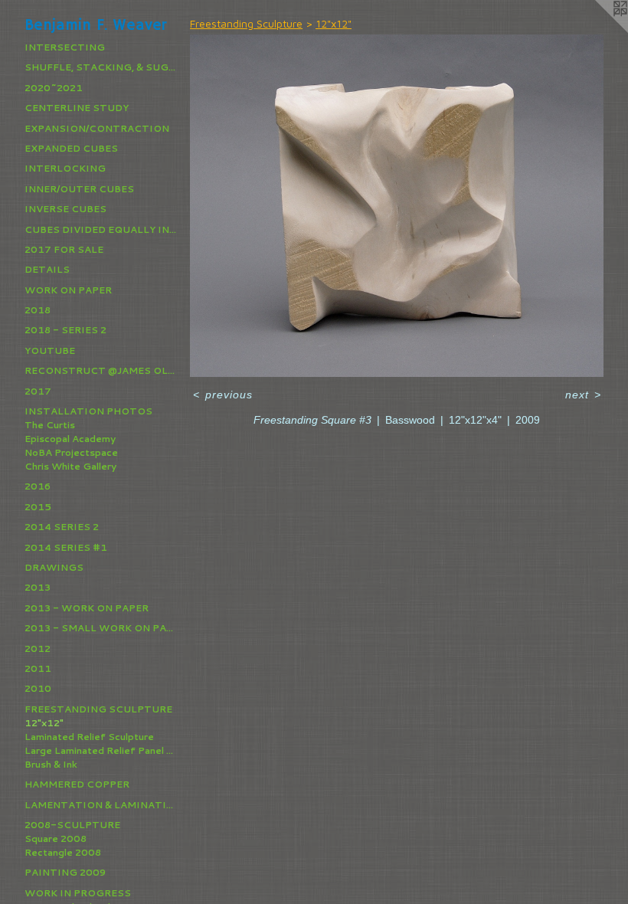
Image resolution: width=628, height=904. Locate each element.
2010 (38, 688)
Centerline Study (77, 107)
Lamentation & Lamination (101, 804)
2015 (38, 506)
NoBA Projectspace (71, 452)
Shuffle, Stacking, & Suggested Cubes (101, 67)
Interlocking (65, 168)
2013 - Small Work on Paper (101, 627)
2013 (38, 587)
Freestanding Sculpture (98, 709)
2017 (38, 391)
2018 (38, 309)
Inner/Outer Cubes (79, 188)
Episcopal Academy (70, 438)
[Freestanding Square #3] (396, 205)
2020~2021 (54, 87)
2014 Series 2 (62, 526)
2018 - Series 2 (65, 329)
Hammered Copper (77, 784)
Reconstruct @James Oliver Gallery (101, 370)
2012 (38, 648)
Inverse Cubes (65, 208)
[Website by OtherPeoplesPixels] (597, 30)
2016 (38, 486)
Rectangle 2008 (63, 852)
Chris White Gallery (70, 466)
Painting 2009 (65, 872)
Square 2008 (56, 838)
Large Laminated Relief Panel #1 (101, 750)
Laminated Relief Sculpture (89, 736)
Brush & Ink (51, 764)
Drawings (54, 567)
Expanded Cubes (71, 148)
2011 (38, 668)
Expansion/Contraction (97, 128)
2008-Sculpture (72, 824)
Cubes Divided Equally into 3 (101, 229)
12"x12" (44, 722)
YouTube (50, 350)
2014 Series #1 (66, 547)
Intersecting (65, 47)
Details (47, 269)
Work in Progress (78, 892)
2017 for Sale (64, 249)
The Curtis (50, 424)
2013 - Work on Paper (87, 607)
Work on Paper (68, 289)
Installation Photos (88, 411)
